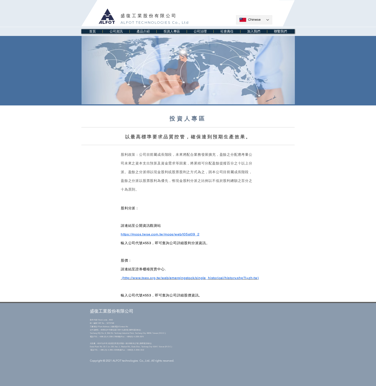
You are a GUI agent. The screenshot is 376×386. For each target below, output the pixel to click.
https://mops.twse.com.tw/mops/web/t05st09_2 (160, 234)
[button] (115, 31)
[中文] (235, 21)
